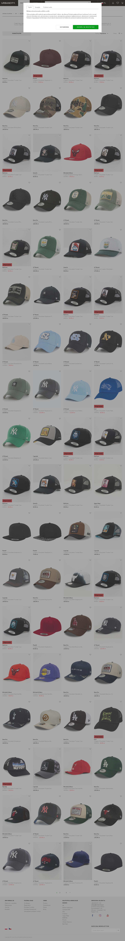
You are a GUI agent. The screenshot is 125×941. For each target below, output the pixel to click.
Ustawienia (64, 27)
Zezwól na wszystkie (86, 27)
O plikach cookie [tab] (47, 7)
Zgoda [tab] (30, 7)
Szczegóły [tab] (37, 7)
